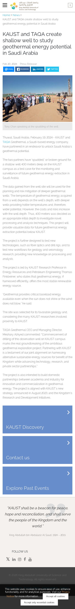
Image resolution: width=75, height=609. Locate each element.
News (16, 15)
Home (6, 15)
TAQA (6, 142)
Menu (5, 5)
